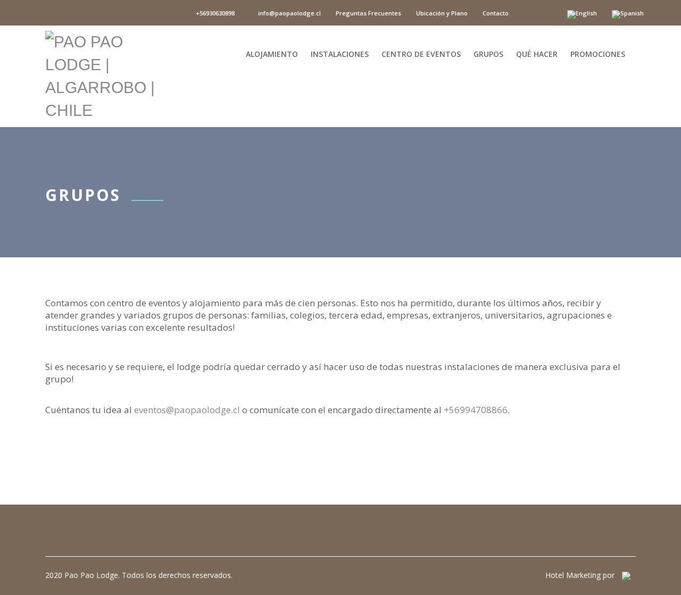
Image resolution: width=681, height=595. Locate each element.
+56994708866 (476, 410)
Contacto (496, 13)
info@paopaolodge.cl (288, 13)
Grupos (488, 53)
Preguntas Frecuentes (368, 13)
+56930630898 (214, 13)
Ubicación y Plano (442, 13)
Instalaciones (340, 53)
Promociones (597, 53)
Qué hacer (537, 53)
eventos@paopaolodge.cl (187, 410)
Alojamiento (272, 53)
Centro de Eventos (421, 53)
